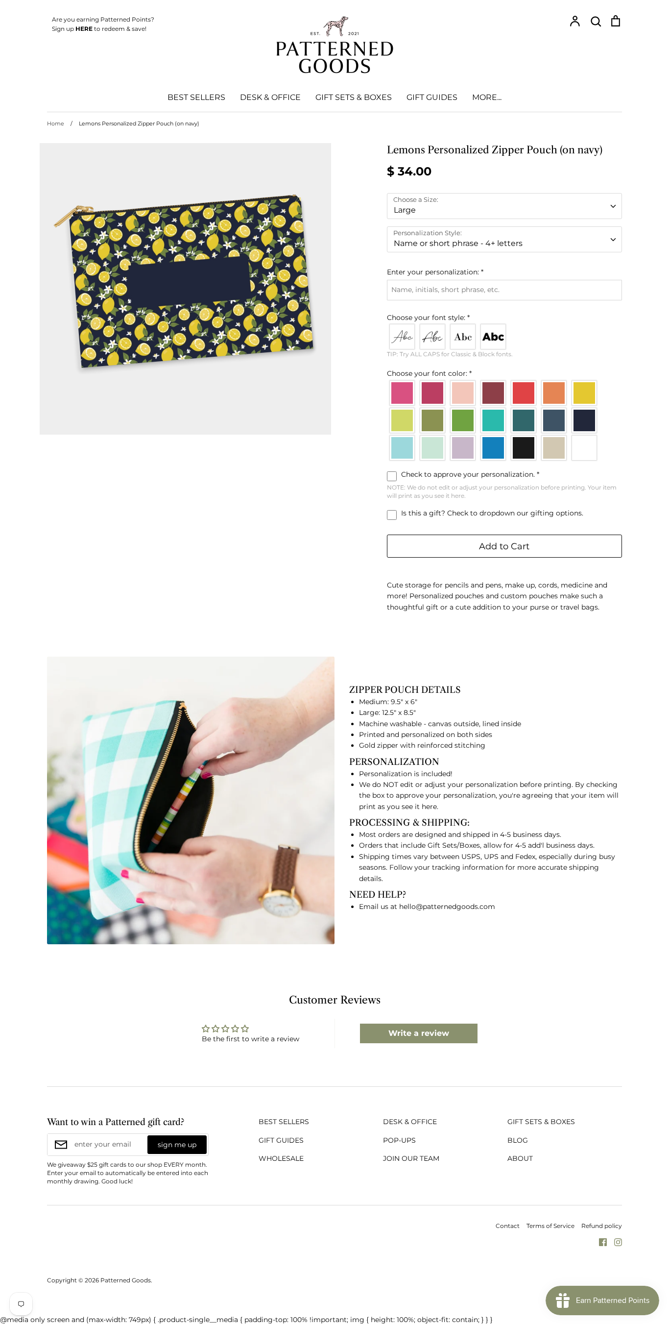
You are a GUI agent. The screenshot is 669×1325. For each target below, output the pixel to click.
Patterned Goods (125, 1280)
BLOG (517, 1140)
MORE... (487, 97)
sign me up (177, 1144)
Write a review (418, 1033)
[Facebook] (599, 1241)
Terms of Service (550, 1225)
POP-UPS (399, 1140)
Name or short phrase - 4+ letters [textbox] (458, 243)
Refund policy (601, 1225)
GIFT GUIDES (431, 97)
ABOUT (520, 1158)
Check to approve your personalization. (469, 474)
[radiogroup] (504, 336)
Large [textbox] (405, 210)
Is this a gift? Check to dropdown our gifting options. (491, 513)
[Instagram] (614, 1241)
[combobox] (504, 206)
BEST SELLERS (196, 97)
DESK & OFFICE (270, 97)
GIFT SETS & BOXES (353, 97)
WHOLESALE (281, 1158)
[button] (504, 272)
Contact (508, 1225)
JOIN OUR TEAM (411, 1158)
